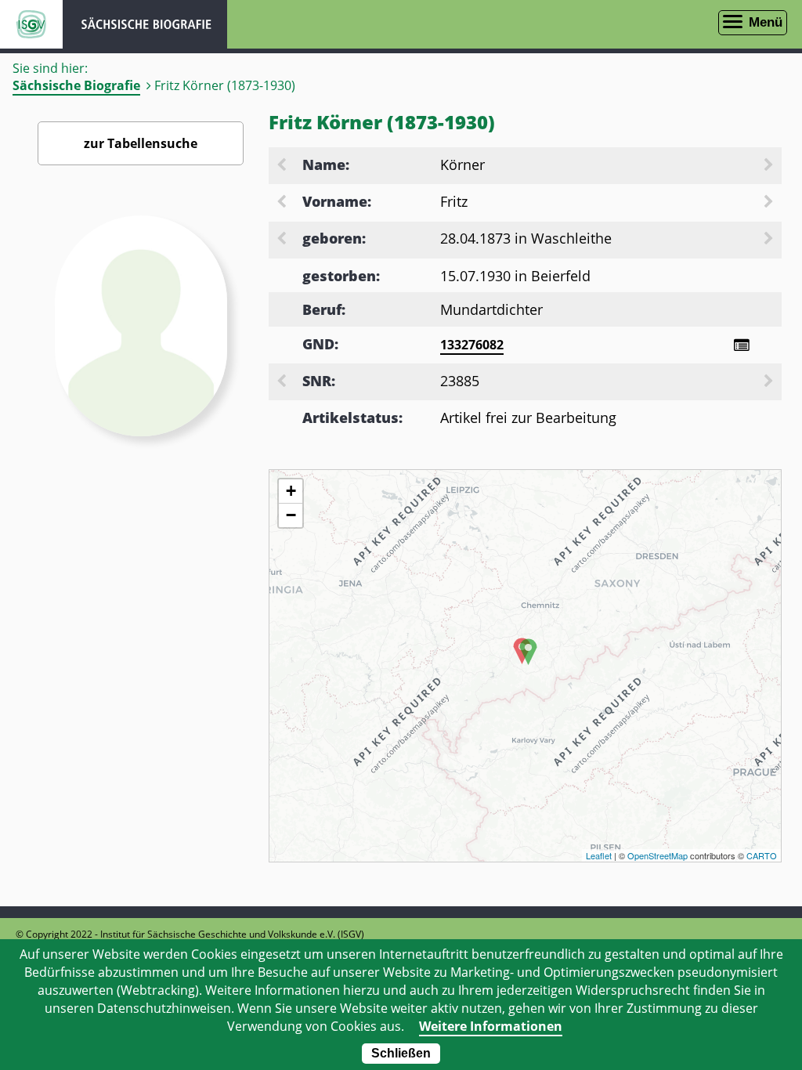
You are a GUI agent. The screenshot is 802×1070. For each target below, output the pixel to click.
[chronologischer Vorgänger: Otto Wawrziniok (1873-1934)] (282, 240)
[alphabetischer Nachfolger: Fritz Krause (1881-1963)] (770, 203)
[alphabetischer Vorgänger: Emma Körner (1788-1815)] (282, 166)
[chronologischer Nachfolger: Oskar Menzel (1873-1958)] (770, 240)
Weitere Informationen (490, 1026)
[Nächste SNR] (770, 382)
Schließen (401, 1053)
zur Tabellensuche (140, 143)
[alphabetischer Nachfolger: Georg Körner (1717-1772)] (770, 166)
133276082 (472, 344)
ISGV (31, 24)
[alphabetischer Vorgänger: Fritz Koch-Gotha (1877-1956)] (282, 203)
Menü (765, 22)
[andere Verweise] (741, 345)
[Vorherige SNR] (282, 382)
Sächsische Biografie (76, 85)
